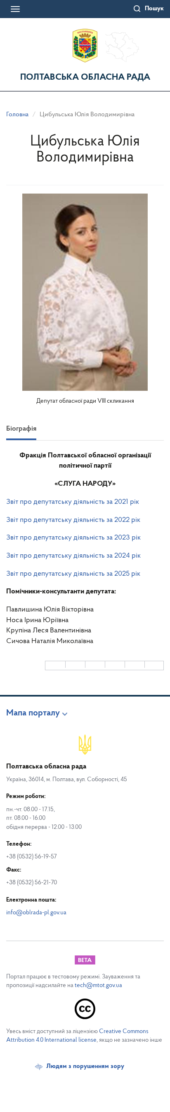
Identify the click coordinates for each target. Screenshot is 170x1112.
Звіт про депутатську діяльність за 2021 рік (72, 502)
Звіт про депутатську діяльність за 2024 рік (73, 556)
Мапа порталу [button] (33, 713)
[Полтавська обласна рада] (85, 45)
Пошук (154, 8)
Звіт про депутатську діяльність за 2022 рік (73, 520)
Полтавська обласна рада (85, 77)
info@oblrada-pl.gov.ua (36, 913)
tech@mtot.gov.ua (98, 986)
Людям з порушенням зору (85, 1066)
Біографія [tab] (21, 429)
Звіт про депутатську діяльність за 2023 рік (73, 538)
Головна (17, 114)
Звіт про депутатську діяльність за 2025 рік (73, 574)
